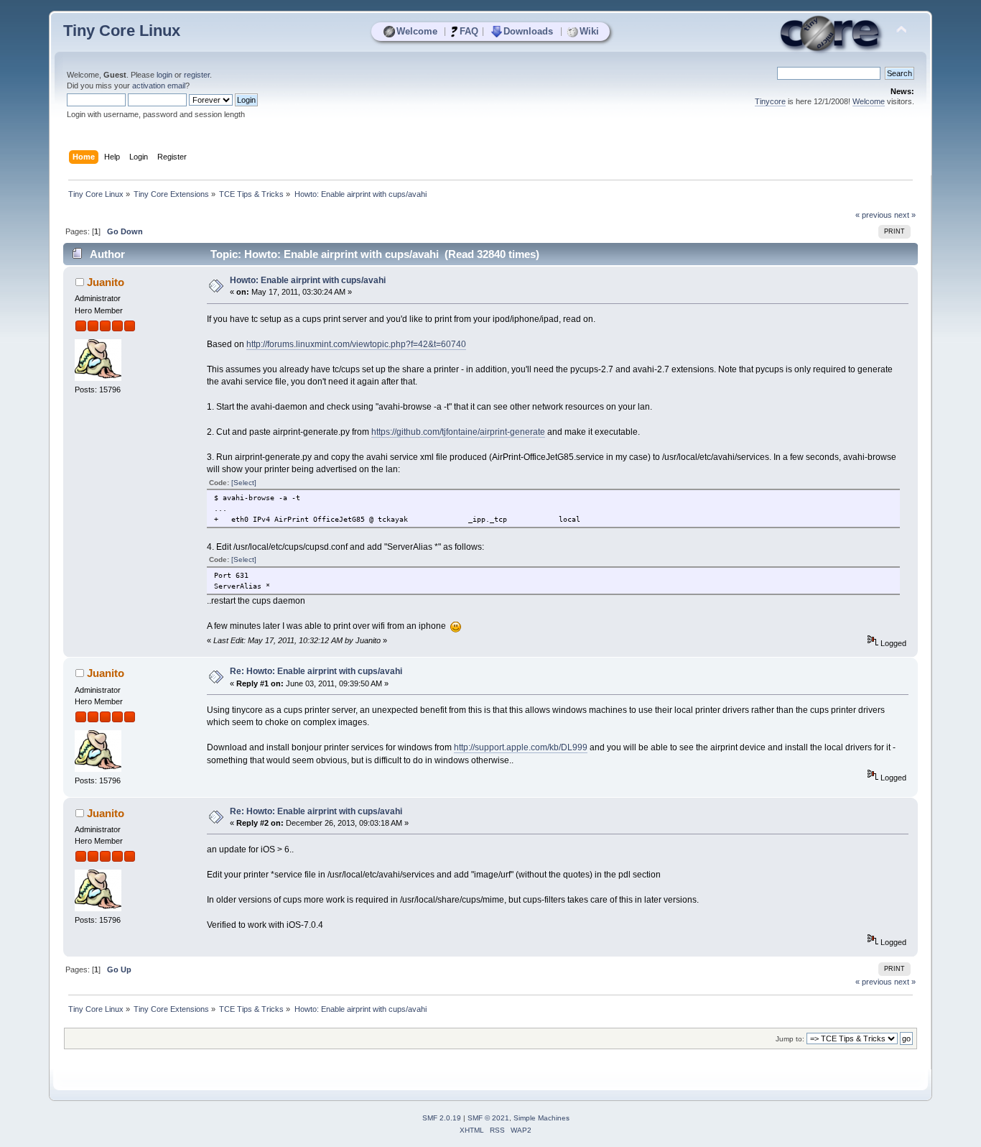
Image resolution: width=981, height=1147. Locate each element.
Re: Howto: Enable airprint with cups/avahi (316, 671)
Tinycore (770, 101)
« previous (873, 215)
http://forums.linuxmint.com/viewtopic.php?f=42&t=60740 (356, 344)
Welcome (416, 31)
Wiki (589, 31)
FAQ (469, 31)
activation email (158, 85)
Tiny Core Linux (121, 31)
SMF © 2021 (488, 1118)
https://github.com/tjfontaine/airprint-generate (458, 432)
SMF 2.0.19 (441, 1118)
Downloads (528, 31)
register (197, 74)
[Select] (243, 483)
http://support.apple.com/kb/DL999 (520, 747)
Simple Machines (541, 1118)
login (164, 74)
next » (905, 215)
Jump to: (790, 1039)
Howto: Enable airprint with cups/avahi (308, 280)
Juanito (105, 282)
